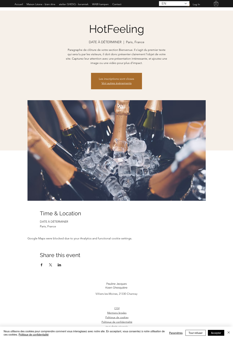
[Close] (228, 333)
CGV (117, 308)
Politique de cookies (117, 317)
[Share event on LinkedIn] (59, 264)
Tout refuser (196, 333)
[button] (216, 3)
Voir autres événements (117, 83)
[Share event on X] (50, 264)
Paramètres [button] (176, 333)
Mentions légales (117, 312)
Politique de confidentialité (117, 322)
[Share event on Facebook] (41, 264)
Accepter (216, 333)
